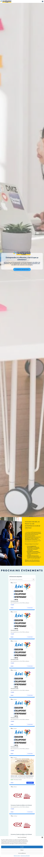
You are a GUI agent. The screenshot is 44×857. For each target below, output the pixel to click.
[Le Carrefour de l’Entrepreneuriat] (17, 1)
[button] (42, 837)
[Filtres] (33, 579)
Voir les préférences (22, 853)
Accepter (22, 846)
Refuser (22, 850)
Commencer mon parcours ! (22, 269)
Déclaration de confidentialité (25, 855)
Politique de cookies (17, 855)
